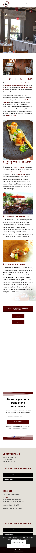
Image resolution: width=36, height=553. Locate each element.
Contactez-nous (9, 479)
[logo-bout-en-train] (15, 3)
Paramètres (18, 550)
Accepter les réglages (18, 542)
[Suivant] (34, 28)
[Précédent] (1, 28)
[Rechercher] (26, 3)
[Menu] (30, 3)
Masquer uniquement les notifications (18, 546)
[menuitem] (26, 3)
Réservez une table (10, 475)
